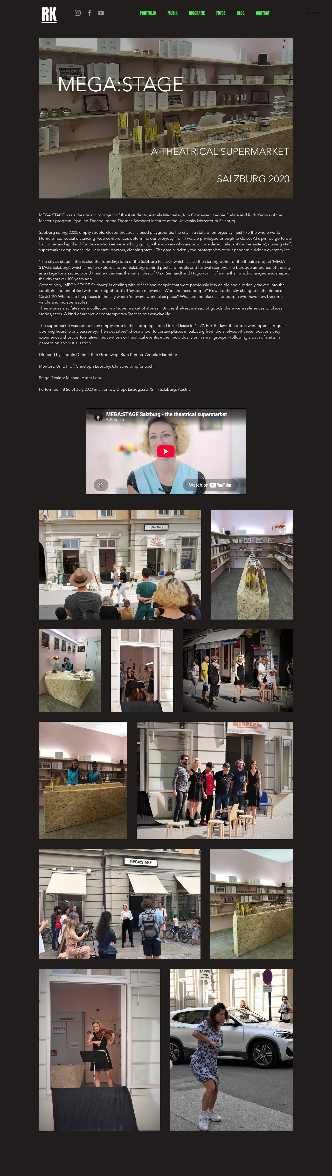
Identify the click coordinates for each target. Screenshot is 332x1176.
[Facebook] (89, 13)
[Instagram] (78, 13)
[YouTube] (101, 13)
